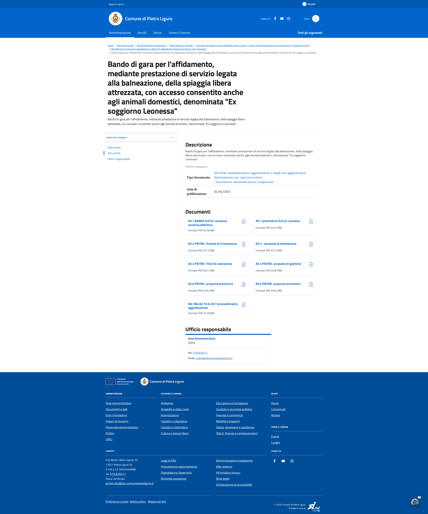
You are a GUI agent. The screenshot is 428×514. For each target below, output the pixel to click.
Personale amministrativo (122, 427)
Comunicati (278, 409)
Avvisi (275, 403)
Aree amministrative (118, 403)
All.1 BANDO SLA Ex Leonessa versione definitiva (207, 223)
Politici (110, 433)
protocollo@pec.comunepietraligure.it (129, 483)
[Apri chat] (415, 501)
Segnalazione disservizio (176, 472)
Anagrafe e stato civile (175, 409)
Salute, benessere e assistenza (235, 427)
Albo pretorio (224, 466)
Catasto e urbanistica (174, 421)
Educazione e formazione (232, 403)
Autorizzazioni (170, 415)
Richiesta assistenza (173, 478)
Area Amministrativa (201, 339)
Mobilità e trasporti (228, 421)
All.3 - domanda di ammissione (276, 244)
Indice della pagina (116, 137)
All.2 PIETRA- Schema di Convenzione (212, 244)
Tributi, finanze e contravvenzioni (237, 433)
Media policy (138, 501)
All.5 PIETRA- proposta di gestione (278, 264)
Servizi (157, 32)
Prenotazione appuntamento (179, 466)
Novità (142, 32)
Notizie (275, 415)
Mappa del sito (157, 501)
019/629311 (200, 353)
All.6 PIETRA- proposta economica (210, 284)
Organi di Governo (117, 421)
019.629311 (118, 474)
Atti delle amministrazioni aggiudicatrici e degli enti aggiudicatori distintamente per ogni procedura (260, 175)
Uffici (109, 439)
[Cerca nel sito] (315, 18)
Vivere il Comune (179, 32)
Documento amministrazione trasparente (245, 182)
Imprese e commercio (229, 415)
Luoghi (275, 442)
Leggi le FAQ (168, 460)
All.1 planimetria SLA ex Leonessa (278, 221)
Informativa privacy (228, 472)
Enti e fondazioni (116, 415)
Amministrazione (120, 32)
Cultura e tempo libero (175, 433)
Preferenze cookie (117, 501)
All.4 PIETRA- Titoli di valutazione (210, 264)
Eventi (275, 436)
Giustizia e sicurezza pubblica (234, 409)
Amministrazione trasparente (234, 460)
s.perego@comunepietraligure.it (214, 358)
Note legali (222, 478)
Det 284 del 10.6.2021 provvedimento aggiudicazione (213, 306)
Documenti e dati (116, 409)
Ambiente (167, 403)
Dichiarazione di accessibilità (234, 484)
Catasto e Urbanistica (174, 427)
